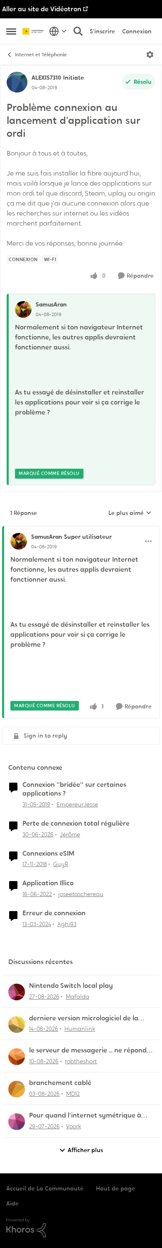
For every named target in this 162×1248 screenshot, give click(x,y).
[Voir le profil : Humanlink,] (16, 1024)
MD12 (73, 1093)
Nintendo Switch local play (71, 986)
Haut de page (115, 1188)
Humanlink (79, 1028)
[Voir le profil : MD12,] (16, 1089)
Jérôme (70, 834)
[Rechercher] (78, 31)
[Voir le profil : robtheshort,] (16, 1056)
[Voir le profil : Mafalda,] (16, 992)
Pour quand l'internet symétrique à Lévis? (85, 1115)
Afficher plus (85, 1150)
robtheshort (81, 1061)
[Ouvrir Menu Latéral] (11, 31)
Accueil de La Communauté (44, 1188)
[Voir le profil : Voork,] (16, 1121)
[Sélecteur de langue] (58, 31)
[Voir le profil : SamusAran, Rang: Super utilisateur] (18, 541)
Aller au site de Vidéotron (41, 9)
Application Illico (48, 883)
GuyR (60, 864)
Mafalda (77, 996)
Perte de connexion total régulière (76, 823)
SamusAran (51, 304)
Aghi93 (66, 924)
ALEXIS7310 (46, 77)
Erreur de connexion (54, 913)
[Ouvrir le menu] (150, 54)
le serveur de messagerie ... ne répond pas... (88, 1050)
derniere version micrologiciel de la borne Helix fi (83, 1018)
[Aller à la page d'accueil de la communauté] (33, 31)
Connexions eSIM (48, 853)
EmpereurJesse (77, 804)
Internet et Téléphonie (41, 54)
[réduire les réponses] (81, 530)
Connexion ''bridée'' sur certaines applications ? (74, 789)
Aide (12, 1203)
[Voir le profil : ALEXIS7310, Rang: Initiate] (17, 82)
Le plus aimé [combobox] (130, 513)
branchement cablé (60, 1083)
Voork (73, 1126)
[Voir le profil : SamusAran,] (23, 309)
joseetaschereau (80, 894)
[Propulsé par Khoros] (81, 1228)
